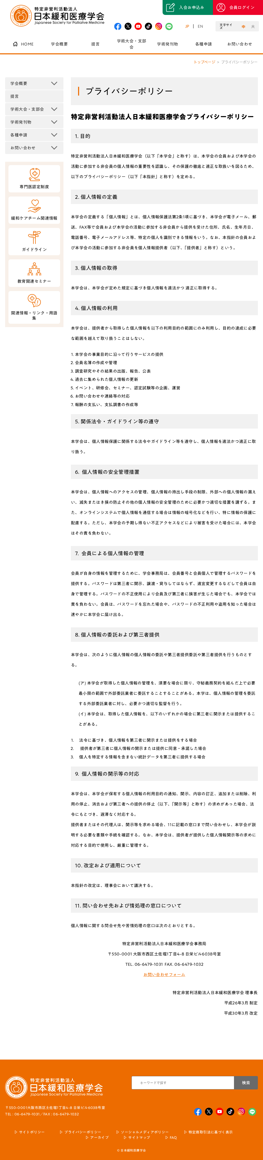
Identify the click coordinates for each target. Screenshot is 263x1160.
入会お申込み (191, 7)
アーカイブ (99, 1137)
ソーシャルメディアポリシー (145, 1132)
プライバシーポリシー (82, 1132)
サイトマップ (139, 1137)
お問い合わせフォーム (164, 975)
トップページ (204, 62)
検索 (246, 1083)
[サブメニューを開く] (54, 83)
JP (187, 26)
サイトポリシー (32, 1132)
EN (200, 26)
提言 (95, 44)
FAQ (173, 1137)
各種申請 (203, 44)
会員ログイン (242, 7)
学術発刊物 (167, 44)
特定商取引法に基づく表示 (211, 1132)
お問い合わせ (239, 44)
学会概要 (59, 44)
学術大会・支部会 (131, 44)
